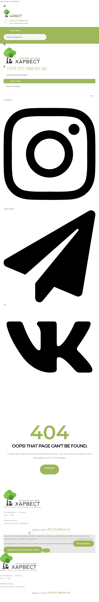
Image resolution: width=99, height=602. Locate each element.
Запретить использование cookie (23, 550)
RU (91, 96)
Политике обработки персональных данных (57, 539)
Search (43, 37)
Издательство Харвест (10, 1)
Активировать (83, 543)
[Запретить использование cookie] (46, 550)
